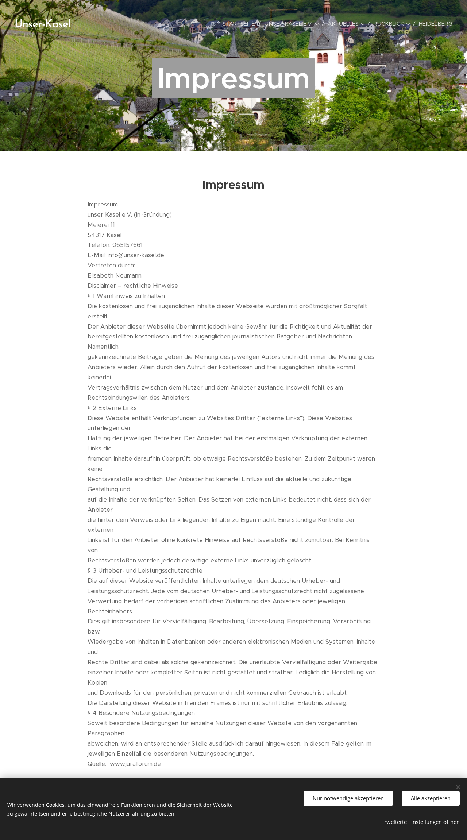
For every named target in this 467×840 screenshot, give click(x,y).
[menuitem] (241, 24)
